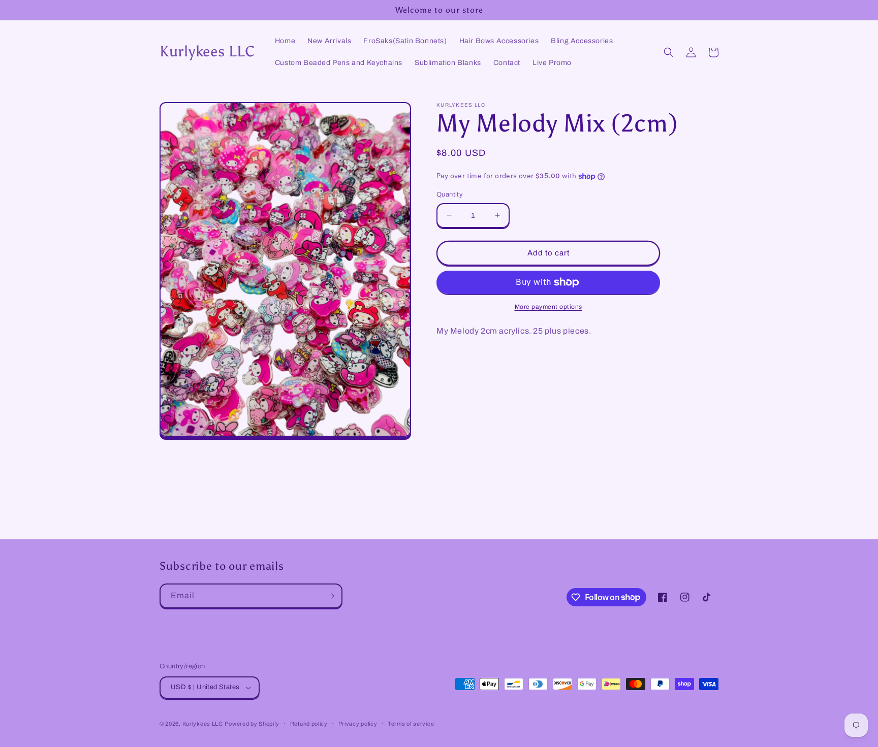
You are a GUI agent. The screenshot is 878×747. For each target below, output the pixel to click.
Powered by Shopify (252, 724)
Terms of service (411, 724)
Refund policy (309, 724)
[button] (668, 52)
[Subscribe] (330, 595)
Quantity (449, 194)
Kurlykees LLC (202, 724)
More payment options (548, 306)
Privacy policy (358, 724)
